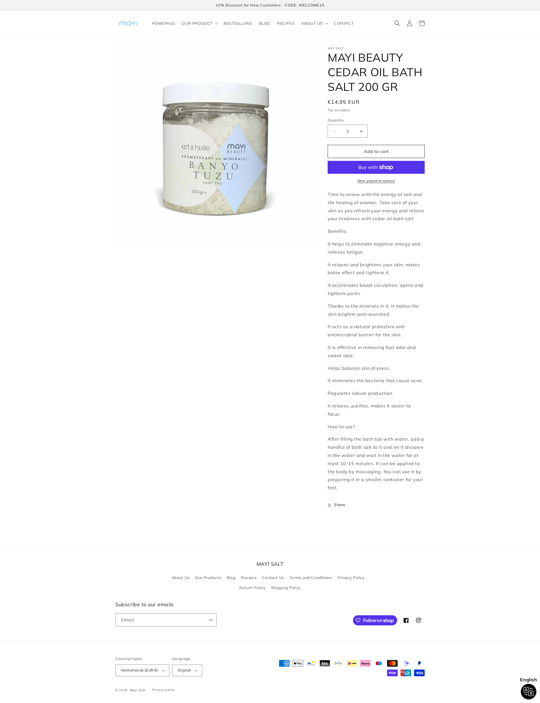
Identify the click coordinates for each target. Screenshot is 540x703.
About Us (181, 577)
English (184, 670)
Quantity (336, 120)
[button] (199, 23)
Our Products (208, 577)
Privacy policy (163, 690)
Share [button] (340, 504)
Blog (231, 577)
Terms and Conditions (310, 577)
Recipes (248, 577)
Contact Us (273, 577)
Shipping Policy (286, 587)
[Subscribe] (210, 620)
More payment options (376, 181)
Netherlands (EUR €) (139, 670)
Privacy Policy (351, 577)
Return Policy (252, 587)
